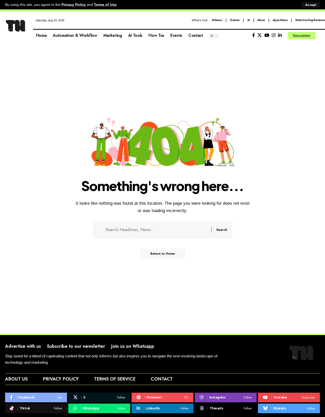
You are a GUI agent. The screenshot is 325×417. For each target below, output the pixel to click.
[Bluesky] (289, 408)
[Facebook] (253, 35)
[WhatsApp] (99, 408)
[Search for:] (156, 229)
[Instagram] (273, 35)
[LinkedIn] (280, 35)
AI (248, 20)
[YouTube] (266, 35)
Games (235, 20)
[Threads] (226, 408)
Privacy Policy (73, 5)
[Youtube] (289, 397)
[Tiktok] (36, 408)
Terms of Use (105, 5)
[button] (310, 5)
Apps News (280, 20)
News (261, 20)
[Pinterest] (162, 397)
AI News (217, 20)
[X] (259, 35)
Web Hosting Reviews (310, 20)
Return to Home (162, 253)
